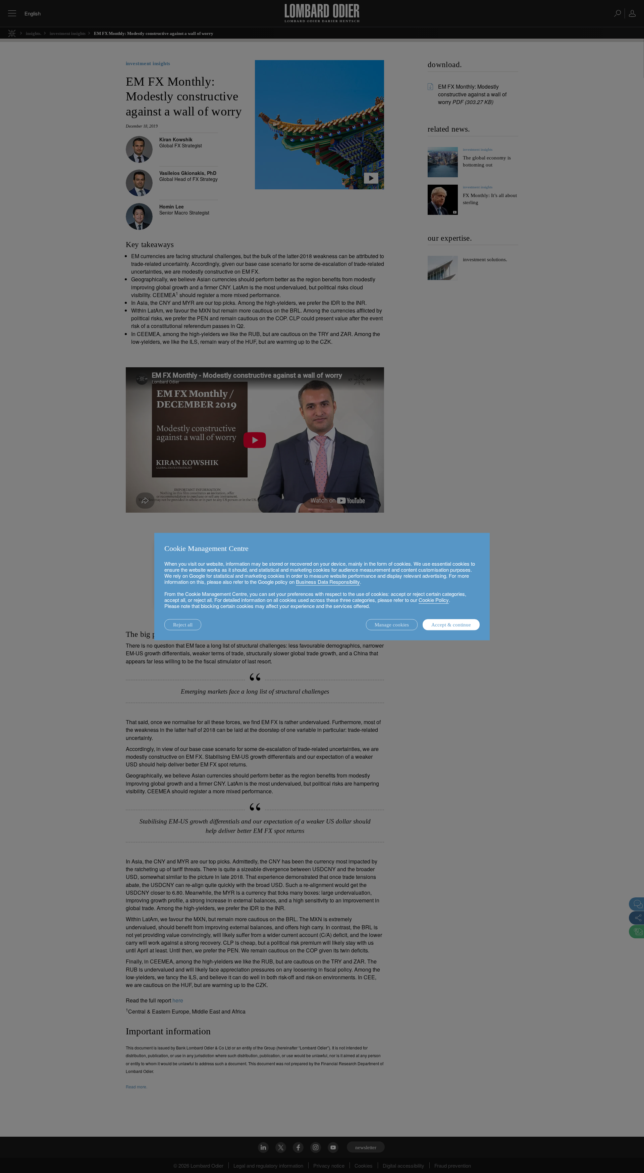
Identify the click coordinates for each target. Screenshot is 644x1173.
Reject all (183, 624)
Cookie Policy (434, 599)
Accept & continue (451, 624)
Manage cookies (392, 624)
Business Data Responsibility (328, 581)
